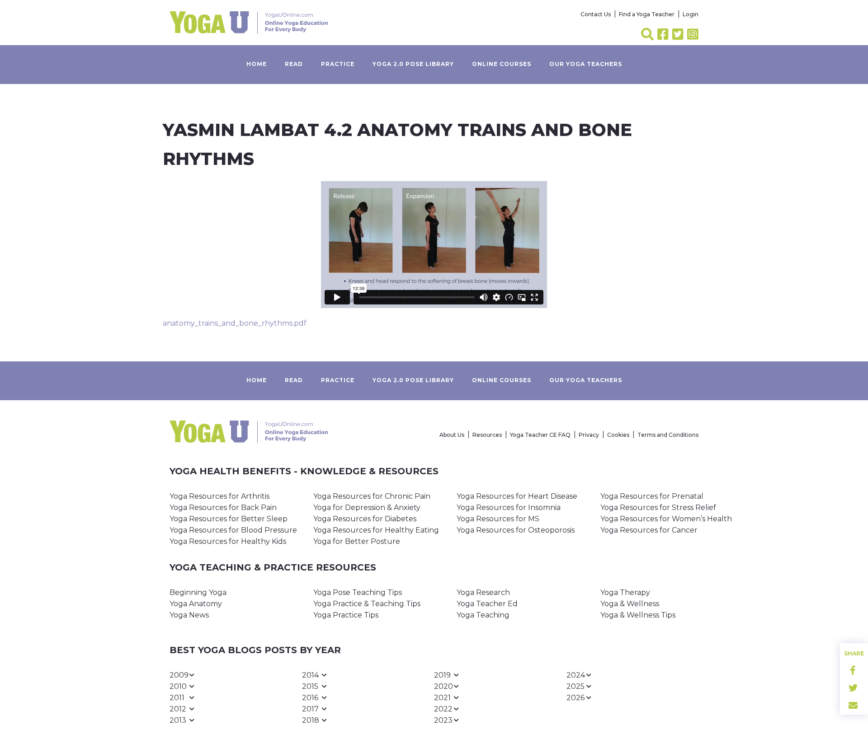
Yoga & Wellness (629, 603)
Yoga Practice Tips (345, 615)
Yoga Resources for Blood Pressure (233, 530)
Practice (337, 64)
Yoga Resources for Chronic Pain (371, 496)
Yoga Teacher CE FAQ (540, 434)
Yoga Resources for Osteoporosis (516, 530)
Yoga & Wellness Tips (637, 615)
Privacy (589, 434)
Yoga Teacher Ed (487, 603)
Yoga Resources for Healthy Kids (228, 541)
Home (256, 64)
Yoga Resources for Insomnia (509, 507)
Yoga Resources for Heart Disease (517, 496)
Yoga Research (483, 592)
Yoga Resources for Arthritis (219, 496)
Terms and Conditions (667, 434)
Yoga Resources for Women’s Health (666, 518)
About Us (451, 434)
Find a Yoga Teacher (647, 14)
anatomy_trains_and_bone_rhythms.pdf (235, 323)
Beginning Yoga (198, 592)
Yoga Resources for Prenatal (651, 496)
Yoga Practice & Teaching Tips (366, 603)
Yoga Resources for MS (498, 518)
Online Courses (501, 64)
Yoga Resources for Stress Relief (658, 507)
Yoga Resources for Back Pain (223, 507)
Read (294, 64)
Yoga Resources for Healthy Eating (376, 530)
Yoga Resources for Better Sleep (229, 518)
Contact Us (595, 14)
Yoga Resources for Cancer (649, 530)
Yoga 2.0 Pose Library (413, 64)
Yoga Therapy (625, 592)
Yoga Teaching (483, 615)
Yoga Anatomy (196, 603)
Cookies (618, 434)
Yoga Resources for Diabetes (364, 518)
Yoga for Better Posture (356, 541)
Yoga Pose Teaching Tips (357, 592)
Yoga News (189, 615)
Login (690, 14)
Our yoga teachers (585, 64)
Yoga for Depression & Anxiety (366, 507)
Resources (487, 434)
